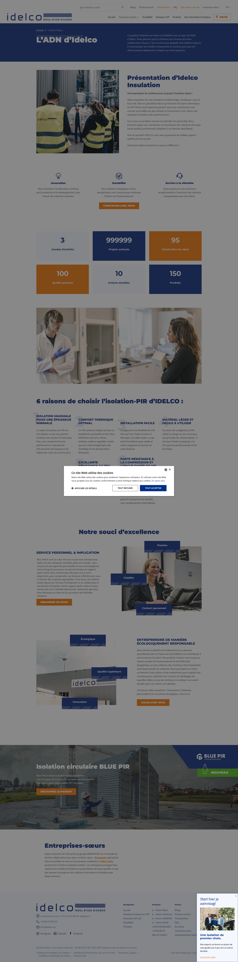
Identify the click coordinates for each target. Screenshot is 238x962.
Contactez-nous (207, 957)
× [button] (170, 470)
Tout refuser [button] (125, 488)
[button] (84, 488)
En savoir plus (158, 480)
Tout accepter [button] (153, 488)
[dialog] (119, 481)
